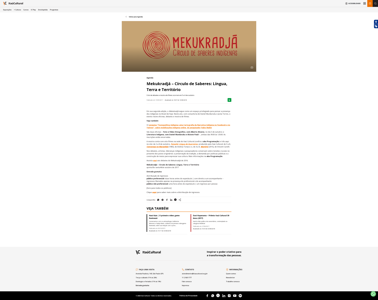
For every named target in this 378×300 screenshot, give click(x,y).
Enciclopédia (43, 10)
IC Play (33, 10)
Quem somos (231, 274)
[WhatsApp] (213, 296)
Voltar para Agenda (136, 17)
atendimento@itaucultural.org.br (195, 274)
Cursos (26, 10)
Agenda (150, 78)
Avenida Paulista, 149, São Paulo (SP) (150, 274)
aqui (155, 160)
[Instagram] (229, 296)
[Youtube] (235, 296)
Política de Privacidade (188, 296)
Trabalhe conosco (233, 281)
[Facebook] (207, 296)
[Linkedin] (224, 296)
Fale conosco (187, 281)
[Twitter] (218, 296)
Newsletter (230, 277)
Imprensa (185, 285)
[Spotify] (240, 296)
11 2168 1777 (187, 277)
